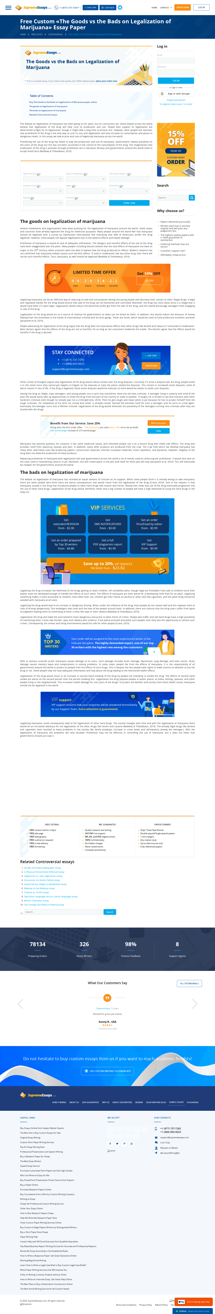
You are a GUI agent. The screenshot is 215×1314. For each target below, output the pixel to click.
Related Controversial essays (43, 114)
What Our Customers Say (107, 983)
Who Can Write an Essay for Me (34, 1175)
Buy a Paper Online (29, 1184)
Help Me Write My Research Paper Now (38, 1217)
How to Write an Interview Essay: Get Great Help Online (46, 1279)
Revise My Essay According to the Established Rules (44, 1251)
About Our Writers (122, 1102)
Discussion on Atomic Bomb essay (42, 880)
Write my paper (158, 423)
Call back (109, 7)
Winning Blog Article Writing (33, 1260)
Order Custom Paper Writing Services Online (40, 1222)
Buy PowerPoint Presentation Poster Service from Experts (47, 1180)
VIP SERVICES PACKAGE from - (107, 565)
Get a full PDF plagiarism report (107, 544)
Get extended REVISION (66, 524)
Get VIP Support (149, 544)
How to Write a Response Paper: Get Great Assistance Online (48, 1255)
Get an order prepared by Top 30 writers (66, 544)
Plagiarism (192, 1102)
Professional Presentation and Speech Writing (41, 1151)
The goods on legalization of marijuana (48, 106)
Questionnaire (103, 1008)
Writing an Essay (27, 1199)
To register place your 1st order (175, 104)
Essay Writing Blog (156, 1102)
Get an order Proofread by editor (149, 524)
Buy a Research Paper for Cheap (35, 1156)
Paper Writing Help (29, 1236)
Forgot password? (176, 99)
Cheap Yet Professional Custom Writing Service (42, 1203)
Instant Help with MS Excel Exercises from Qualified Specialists (49, 1241)
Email (159, 55)
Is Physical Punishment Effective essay (44, 871)
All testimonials (189, 983)
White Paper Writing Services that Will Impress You (43, 1269)
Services (164, 7)
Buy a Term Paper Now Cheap (34, 1232)
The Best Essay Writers (30, 1161)
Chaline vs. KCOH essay (36, 892)
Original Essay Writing (30, 1137)
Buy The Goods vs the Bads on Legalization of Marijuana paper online (63, 102)
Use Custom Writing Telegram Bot (110, 1071)
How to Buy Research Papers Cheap (37, 1213)
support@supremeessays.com (71, 369)
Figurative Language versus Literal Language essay (50, 896)
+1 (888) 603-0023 (73, 363)
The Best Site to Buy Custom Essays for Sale (40, 1132)
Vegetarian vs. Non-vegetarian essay (43, 875)
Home (154, 7)
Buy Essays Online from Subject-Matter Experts (42, 1128)
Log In (176, 80)
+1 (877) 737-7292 (68, 7)
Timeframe (114, 185)
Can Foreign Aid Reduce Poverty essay (44, 904)
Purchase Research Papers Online (35, 1189)
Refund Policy (161, 1305)
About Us (74, 1102)
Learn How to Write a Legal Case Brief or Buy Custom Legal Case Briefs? (53, 1265)
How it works (59, 1102)
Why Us (105, 1102)
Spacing (26, 197)
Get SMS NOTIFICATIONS (107, 524)
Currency (70, 197)
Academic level (29, 185)
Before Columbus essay (36, 900)
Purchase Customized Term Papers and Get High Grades (46, 1170)
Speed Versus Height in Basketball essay (45, 884)
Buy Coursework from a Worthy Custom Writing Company (47, 1194)
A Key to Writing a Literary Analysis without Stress (43, 1274)
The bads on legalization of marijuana (47, 110)
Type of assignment (74, 173)
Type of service (29, 173)
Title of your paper (118, 173)
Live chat (91, 7)
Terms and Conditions (126, 1305)
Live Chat (152, 355)
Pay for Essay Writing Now (32, 1147)
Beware (139, 1102)
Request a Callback (169, 1147)
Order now (182, 7)
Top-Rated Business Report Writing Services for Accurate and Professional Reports (58, 1246)
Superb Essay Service (30, 1165)
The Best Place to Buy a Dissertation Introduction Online (46, 1284)
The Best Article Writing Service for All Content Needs (44, 1288)
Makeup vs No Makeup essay (39, 888)
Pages (68, 185)
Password (161, 67)
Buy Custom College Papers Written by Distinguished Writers (48, 1227)
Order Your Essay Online (31, 1208)
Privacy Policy (145, 1305)
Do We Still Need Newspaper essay (42, 867)
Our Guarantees (90, 1102)
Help (158, 430)
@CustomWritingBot (170, 1153)
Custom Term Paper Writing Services (37, 1142)
